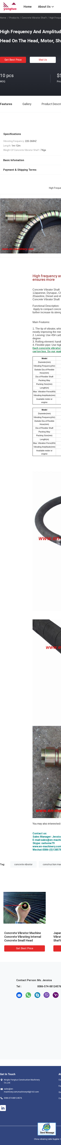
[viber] (46, 995)
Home (3, 17)
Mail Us (43, 59)
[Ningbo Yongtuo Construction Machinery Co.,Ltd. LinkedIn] (3, 1108)
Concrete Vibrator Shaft (34, 17)
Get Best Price (13, 59)
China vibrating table (43, 1139)
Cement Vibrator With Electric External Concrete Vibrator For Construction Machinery (24, 936)
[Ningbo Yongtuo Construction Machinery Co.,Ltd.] (9, 6)
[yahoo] (56, 995)
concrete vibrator (23, 864)
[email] (19, 995)
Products (14, 17)
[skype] (37, 995)
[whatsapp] (28, 995)
